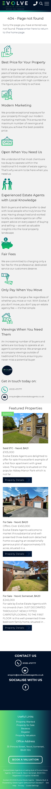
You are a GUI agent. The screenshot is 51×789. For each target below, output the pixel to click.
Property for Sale (25, 725)
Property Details (14, 480)
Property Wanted (25, 721)
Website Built (41, 780)
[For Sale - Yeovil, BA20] (25, 502)
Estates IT (40, 783)
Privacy (21, 785)
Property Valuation (26, 735)
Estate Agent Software (22, 783)
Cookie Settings (32, 785)
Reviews (25, 728)
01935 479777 (15, 389)
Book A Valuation (25, 759)
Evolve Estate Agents (25, 780)
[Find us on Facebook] (25, 687)
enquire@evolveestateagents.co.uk (26, 396)
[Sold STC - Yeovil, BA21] (25, 428)
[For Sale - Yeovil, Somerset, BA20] (25, 576)
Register (25, 732)
